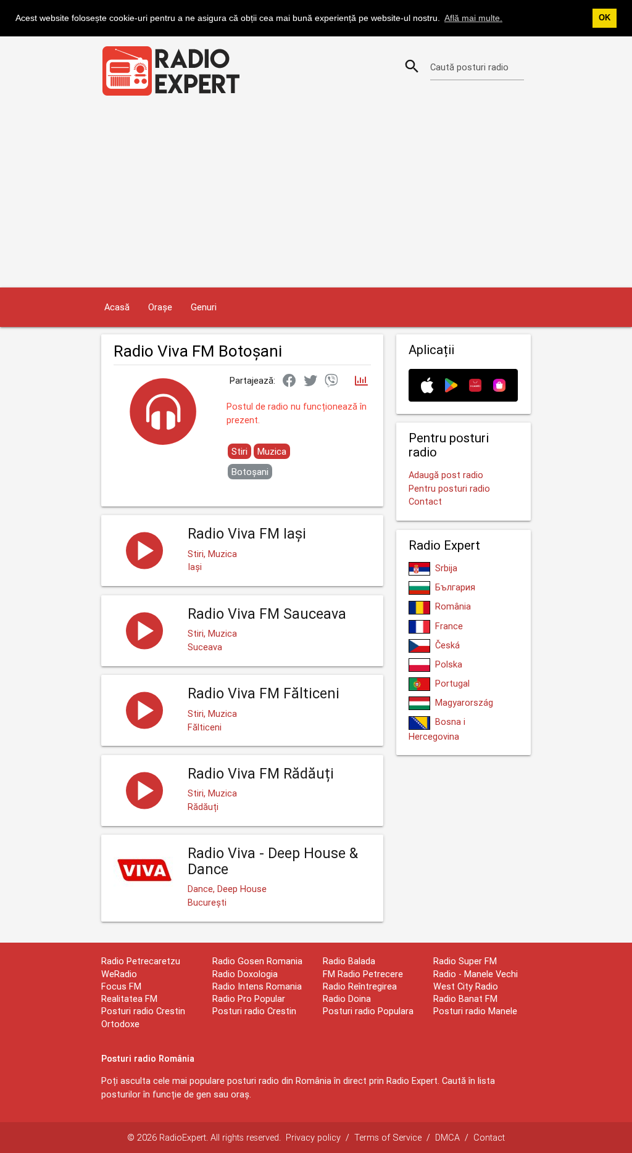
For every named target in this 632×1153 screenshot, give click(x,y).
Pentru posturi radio (449, 488)
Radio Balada (349, 961)
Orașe (160, 307)
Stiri (239, 451)
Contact (425, 501)
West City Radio (465, 986)
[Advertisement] (316, 195)
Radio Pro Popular (248, 998)
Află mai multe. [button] (473, 18)
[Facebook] (289, 381)
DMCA (447, 1137)
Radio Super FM (465, 961)
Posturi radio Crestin (254, 1011)
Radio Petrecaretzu (140, 961)
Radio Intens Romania (257, 986)
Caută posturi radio (469, 67)
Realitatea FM (129, 998)
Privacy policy (313, 1137)
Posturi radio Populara (368, 1011)
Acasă (117, 307)
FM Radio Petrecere (363, 974)
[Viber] (331, 381)
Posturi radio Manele (475, 1011)
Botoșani (249, 471)
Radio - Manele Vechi (475, 974)
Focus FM (121, 986)
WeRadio (119, 974)
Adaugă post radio (446, 475)
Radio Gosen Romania (257, 961)
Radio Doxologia (245, 974)
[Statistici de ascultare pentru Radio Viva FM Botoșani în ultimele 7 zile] (361, 381)
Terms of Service (388, 1137)
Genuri (204, 307)
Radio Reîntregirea (360, 986)
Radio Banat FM (465, 998)
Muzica (271, 451)
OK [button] (604, 18)
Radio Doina (347, 998)
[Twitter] (310, 381)
